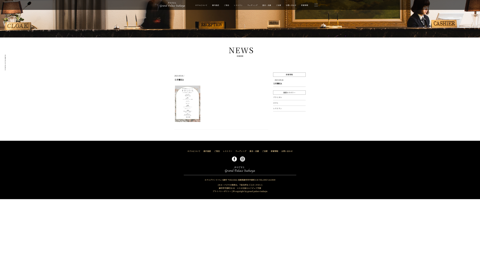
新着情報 (304, 5)
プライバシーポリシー (222, 191)
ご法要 (278, 5)
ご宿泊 (226, 5)
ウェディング (252, 5)
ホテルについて (201, 5)
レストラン (238, 5)
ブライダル (277, 97)
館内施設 (215, 5)
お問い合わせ (291, 5)
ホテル (275, 103)
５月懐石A (277, 83)
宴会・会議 (266, 5)
